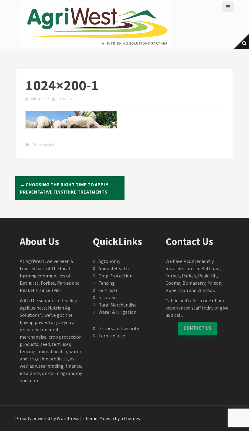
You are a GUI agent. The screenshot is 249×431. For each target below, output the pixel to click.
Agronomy (109, 261)
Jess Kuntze (65, 98)
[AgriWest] (96, 24)
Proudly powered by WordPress (47, 418)
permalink (45, 144)
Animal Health (113, 268)
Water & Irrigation (117, 312)
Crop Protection (115, 276)
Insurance (108, 297)
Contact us (197, 328)
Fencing (106, 283)
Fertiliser (108, 290)
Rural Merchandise (117, 305)
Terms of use (111, 336)
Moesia (106, 418)
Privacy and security (118, 328)
